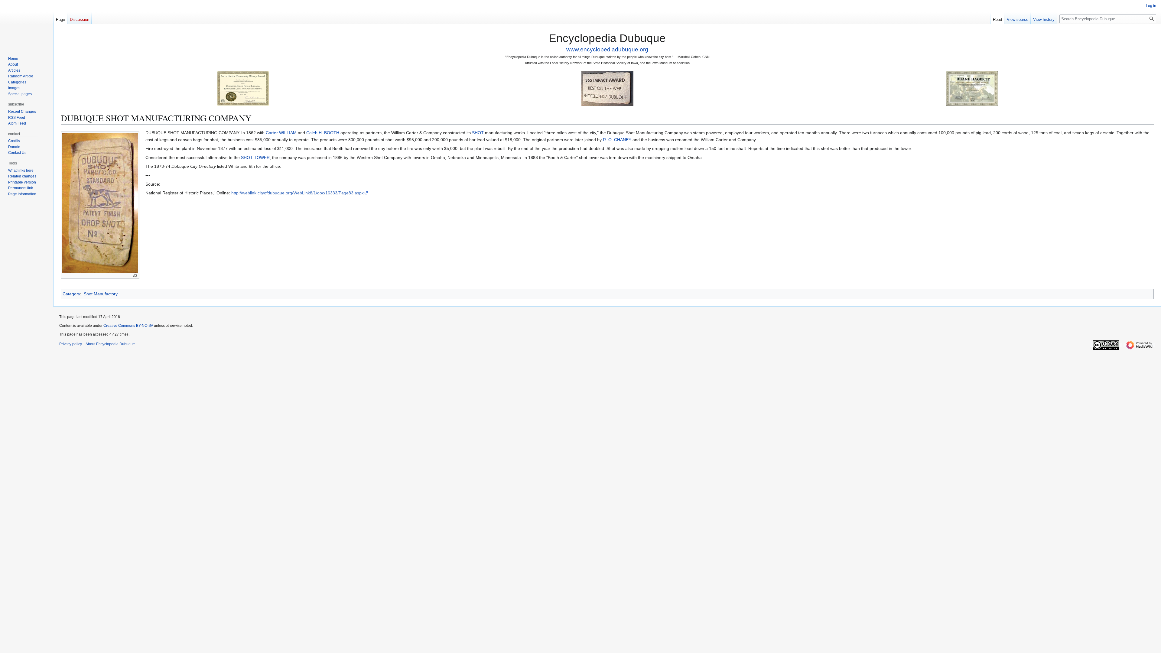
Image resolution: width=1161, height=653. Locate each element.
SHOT (478, 132)
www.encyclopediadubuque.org (607, 49)
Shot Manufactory (101, 293)
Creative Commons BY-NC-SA (128, 325)
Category (71, 293)
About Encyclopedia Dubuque (110, 344)
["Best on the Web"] (607, 88)
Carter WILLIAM (281, 132)
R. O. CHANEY (617, 139)
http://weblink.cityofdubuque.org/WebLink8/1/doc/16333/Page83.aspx (297, 192)
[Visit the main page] (26, 24)
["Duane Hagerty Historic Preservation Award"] (972, 88)
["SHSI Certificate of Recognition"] (243, 88)
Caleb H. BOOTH (322, 132)
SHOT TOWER (255, 157)
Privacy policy (70, 344)
